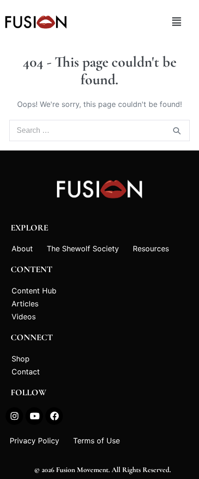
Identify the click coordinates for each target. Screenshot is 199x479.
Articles (25, 303)
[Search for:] (99, 130)
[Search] (176, 130)
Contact (26, 371)
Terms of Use (96, 440)
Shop (21, 358)
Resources (151, 248)
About (22, 248)
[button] (176, 22)
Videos (24, 316)
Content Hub (34, 290)
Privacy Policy (34, 440)
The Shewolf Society (83, 248)
